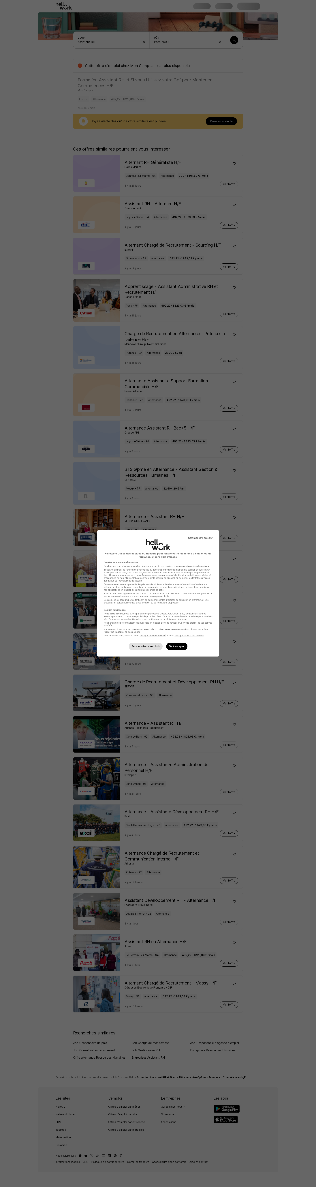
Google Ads (165, 613)
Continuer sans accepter (200, 538)
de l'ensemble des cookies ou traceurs (142, 570)
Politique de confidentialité (153, 635)
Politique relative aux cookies (189, 635)
